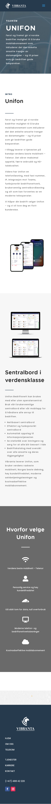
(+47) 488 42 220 (15, 781)
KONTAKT (10, 771)
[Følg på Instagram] (13, 789)
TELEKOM (9, 749)
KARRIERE (9, 765)
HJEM (8, 738)
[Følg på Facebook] (7, 789)
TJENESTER (10, 759)
